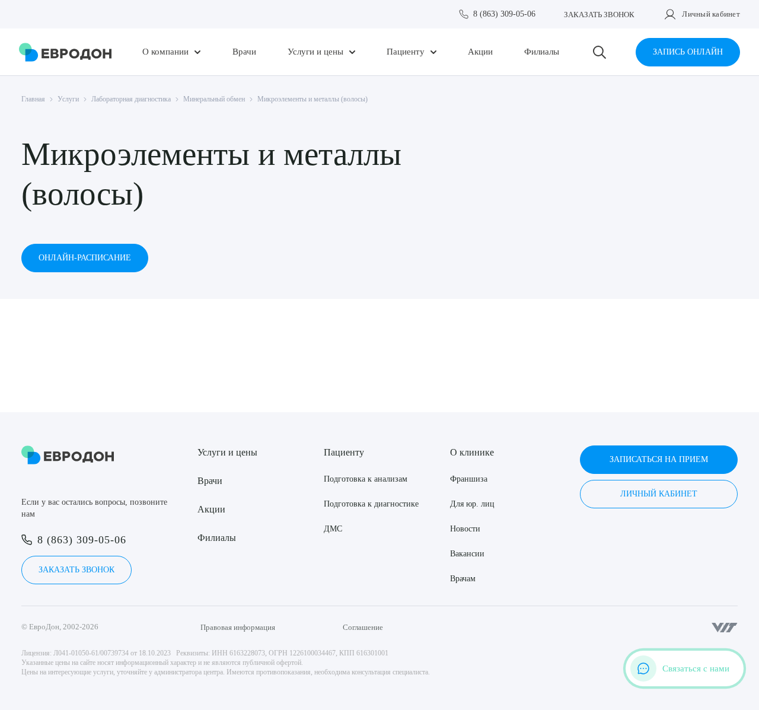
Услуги (68, 99)
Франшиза (468, 479)
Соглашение (363, 627)
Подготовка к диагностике (371, 503)
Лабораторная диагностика (131, 99)
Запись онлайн (688, 51)
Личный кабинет (711, 13)
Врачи (244, 51)
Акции (480, 51)
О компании (165, 51)
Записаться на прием (659, 459)
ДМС (333, 528)
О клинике (472, 452)
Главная (33, 99)
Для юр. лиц (472, 503)
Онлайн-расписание (85, 257)
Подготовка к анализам (365, 479)
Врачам (463, 578)
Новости (465, 528)
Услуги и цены (315, 51)
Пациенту (406, 51)
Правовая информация (237, 627)
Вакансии (467, 553)
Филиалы (541, 51)
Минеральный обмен (214, 99)
